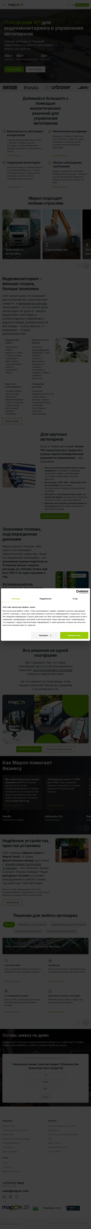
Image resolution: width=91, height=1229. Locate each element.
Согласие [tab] (16, 599)
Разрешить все (74, 635)
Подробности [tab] (45, 599)
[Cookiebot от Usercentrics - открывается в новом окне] (78, 592)
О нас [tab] (75, 599)
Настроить (43, 635)
